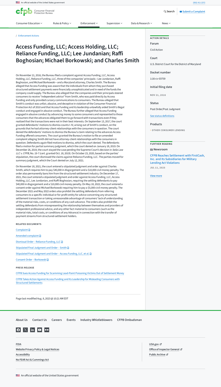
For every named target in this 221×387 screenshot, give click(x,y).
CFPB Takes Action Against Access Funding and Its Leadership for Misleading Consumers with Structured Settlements (68, 281)
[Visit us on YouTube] (39, 329)
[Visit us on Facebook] (18, 329)
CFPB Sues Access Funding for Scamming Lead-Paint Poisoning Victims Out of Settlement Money (70, 273)
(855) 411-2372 (199, 2)
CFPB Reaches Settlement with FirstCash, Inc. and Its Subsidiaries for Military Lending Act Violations (177, 159)
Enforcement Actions (28, 35)
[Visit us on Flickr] (46, 329)
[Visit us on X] (25, 329)
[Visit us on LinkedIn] (32, 329)
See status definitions (162, 116)
